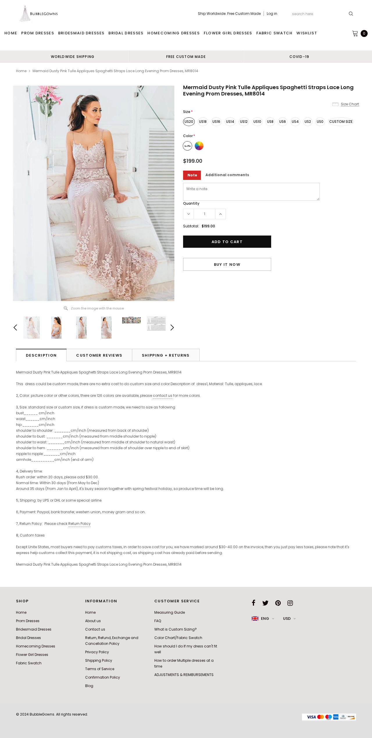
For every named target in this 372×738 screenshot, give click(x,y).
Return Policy (79, 523)
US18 (203, 121)
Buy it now (227, 264)
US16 (216, 121)
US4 (295, 121)
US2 (308, 121)
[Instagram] (290, 603)
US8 (270, 121)
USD (287, 618)
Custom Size (341, 121)
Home (21, 70)
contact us (162, 395)
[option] (72, 56)
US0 (320, 121)
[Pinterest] (278, 603)
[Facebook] (253, 603)
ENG (265, 618)
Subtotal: (191, 226)
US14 (230, 121)
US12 (244, 121)
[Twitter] (265, 603)
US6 (282, 121)
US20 (189, 121)
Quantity (191, 203)
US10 (257, 121)
